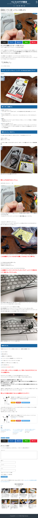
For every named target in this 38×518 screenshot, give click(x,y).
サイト (2, 468)
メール (2, 464)
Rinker (14, 399)
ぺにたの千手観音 (19, 2)
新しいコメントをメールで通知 (7, 472)
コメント (3, 450)
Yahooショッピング (25, 402)
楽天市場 (18, 402)
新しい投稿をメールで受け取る (7, 474)
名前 (2, 460)
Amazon (13, 402)
